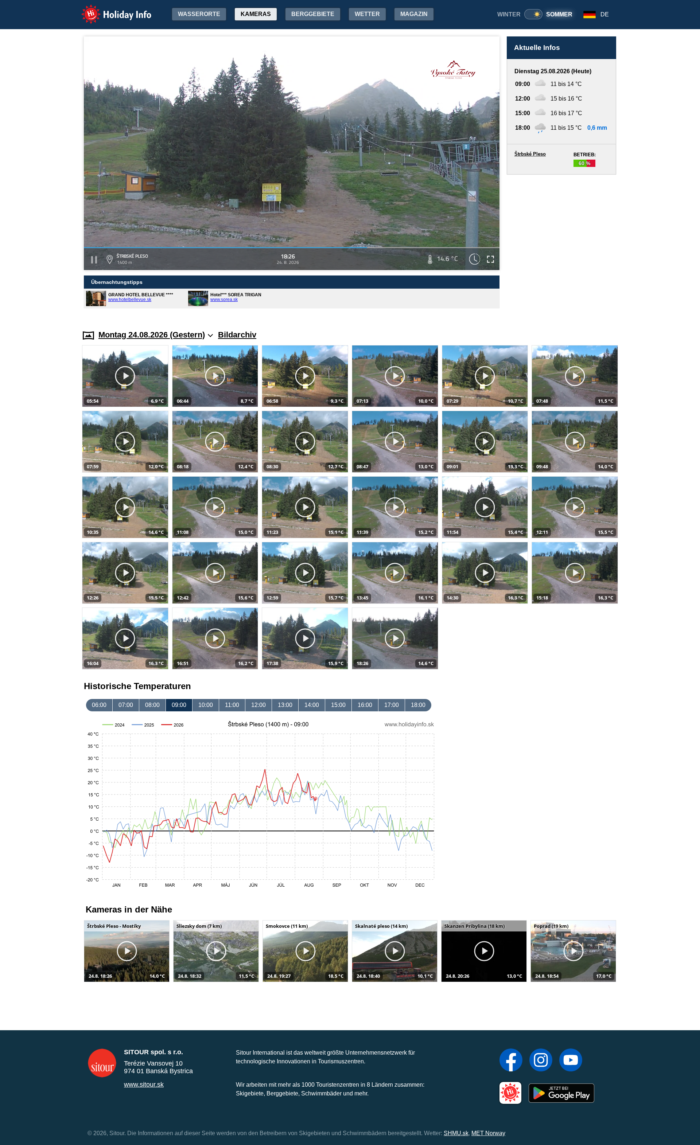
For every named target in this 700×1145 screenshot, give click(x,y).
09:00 (179, 705)
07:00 (125, 705)
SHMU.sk (456, 1133)
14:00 (311, 705)
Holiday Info (109, 9)
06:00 (99, 705)
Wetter (367, 14)
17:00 (391, 705)
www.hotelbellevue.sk (129, 299)
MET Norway (488, 1133)
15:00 (338, 705)
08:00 (152, 705)
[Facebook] (510, 1060)
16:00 (365, 705)
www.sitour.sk (144, 1084)
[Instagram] (540, 1060)
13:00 (285, 705)
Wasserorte (199, 14)
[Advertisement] (561, 245)
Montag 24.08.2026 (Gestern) (151, 334)
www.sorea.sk (224, 299)
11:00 (232, 705)
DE (604, 14)
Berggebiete (312, 14)
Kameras (256, 14)
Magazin (414, 14)
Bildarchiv (237, 334)
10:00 (205, 705)
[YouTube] (570, 1060)
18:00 (418, 705)
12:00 (258, 705)
